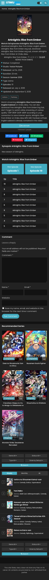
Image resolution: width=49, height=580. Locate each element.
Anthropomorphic (34, 494)
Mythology (30, 533)
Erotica (28, 482)
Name (5, 287)
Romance (17, 510)
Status (35, 456)
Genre (12, 456)
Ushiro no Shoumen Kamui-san (28, 479)
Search (25, 465)
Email (27, 287)
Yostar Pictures (16, 66)
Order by (35, 460)
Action (5, 97)
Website (6, 297)
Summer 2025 (16, 77)
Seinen (16, 496)
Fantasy (14, 97)
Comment (7, 255)
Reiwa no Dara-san (22, 530)
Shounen (27, 524)
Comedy (23, 482)
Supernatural (36, 482)
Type (12, 460)
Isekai (40, 522)
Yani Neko (18, 491)
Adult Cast (23, 494)
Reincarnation (37, 508)
